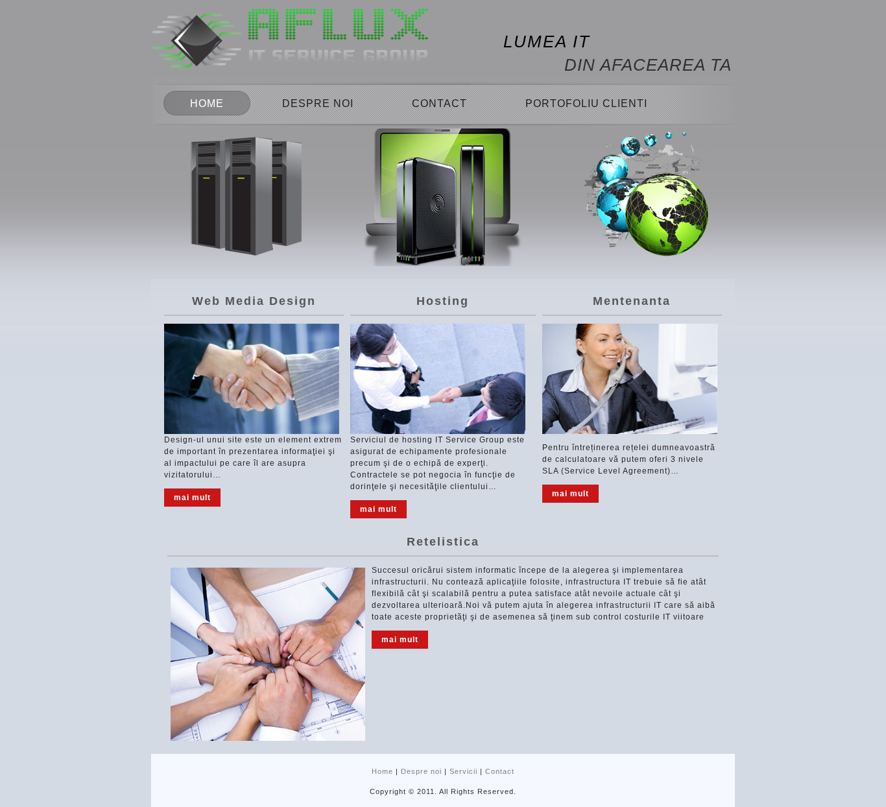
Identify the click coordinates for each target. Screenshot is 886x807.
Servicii (463, 771)
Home (207, 103)
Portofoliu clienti (586, 103)
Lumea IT (546, 41)
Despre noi (317, 103)
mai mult (192, 497)
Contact (439, 103)
